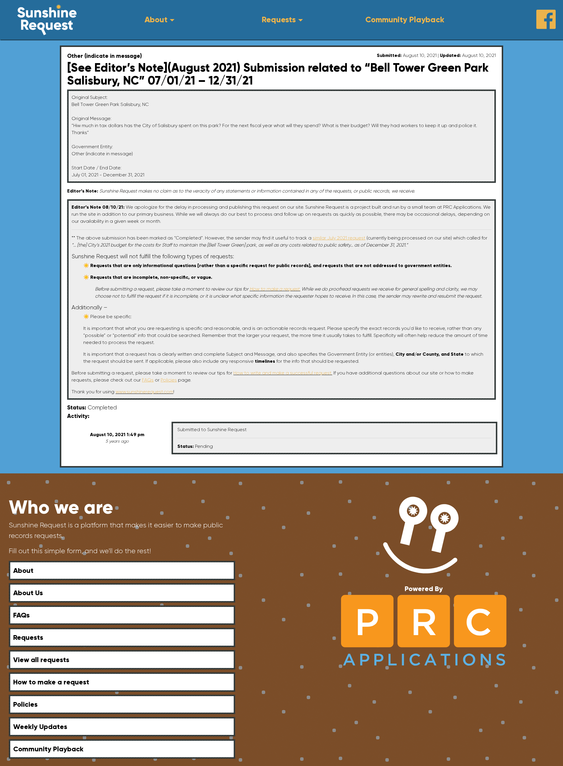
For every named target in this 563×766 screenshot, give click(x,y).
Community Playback (404, 19)
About (156, 19)
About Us (28, 592)
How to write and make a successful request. (282, 373)
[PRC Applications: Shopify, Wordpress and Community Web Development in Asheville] (423, 630)
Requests (279, 19)
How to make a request (51, 682)
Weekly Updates (40, 726)
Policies (25, 704)
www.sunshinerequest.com (144, 391)
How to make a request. (275, 289)
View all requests (41, 659)
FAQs (21, 615)
